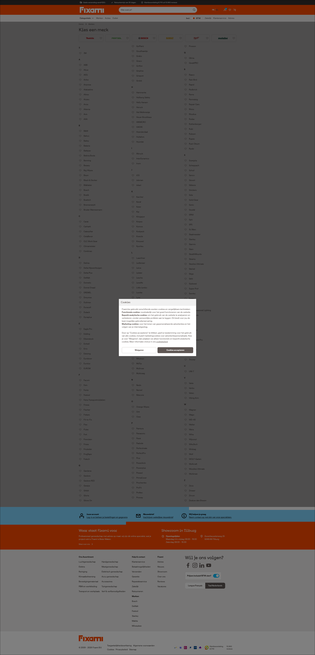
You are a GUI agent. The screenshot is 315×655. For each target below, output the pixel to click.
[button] (175, 350)
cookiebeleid (162, 342)
